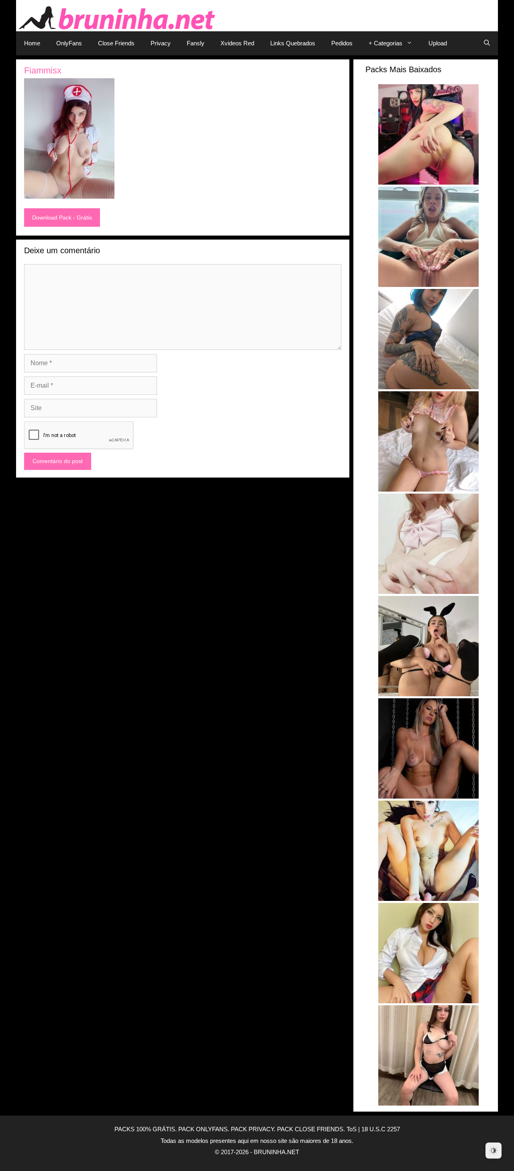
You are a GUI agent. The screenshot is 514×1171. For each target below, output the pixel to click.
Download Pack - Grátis (62, 217)
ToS (352, 1129)
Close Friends (116, 43)
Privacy (161, 43)
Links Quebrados (292, 43)
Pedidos (342, 43)
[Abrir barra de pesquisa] (487, 43)
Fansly (195, 43)
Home (32, 43)
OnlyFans (69, 43)
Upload (437, 43)
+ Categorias (385, 43)
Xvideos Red (237, 43)
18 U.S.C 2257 (380, 1129)
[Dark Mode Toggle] (493, 1150)
